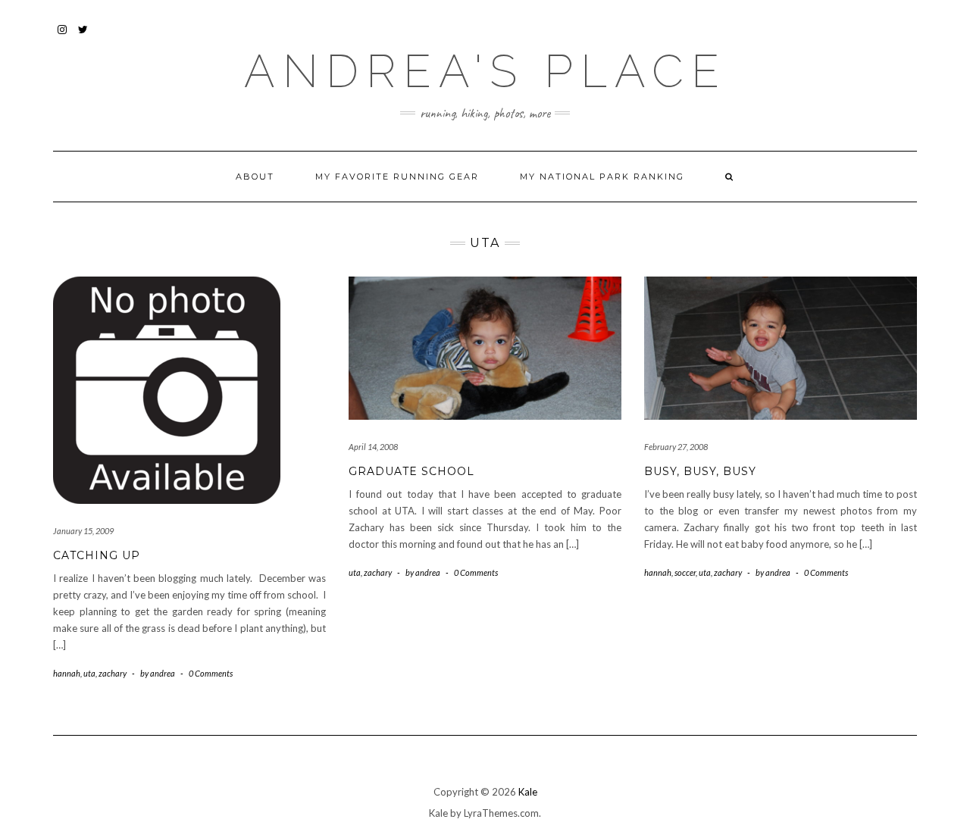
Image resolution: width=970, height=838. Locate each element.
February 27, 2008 (676, 447)
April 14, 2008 (373, 447)
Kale (527, 792)
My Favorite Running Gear (397, 176)
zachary (113, 673)
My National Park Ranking (602, 176)
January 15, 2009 (83, 531)
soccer (685, 572)
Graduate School (411, 471)
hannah (66, 673)
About (255, 176)
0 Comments (211, 673)
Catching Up (96, 555)
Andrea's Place (485, 71)
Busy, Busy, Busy (700, 471)
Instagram (62, 36)
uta (89, 673)
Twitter (83, 36)
